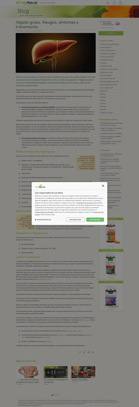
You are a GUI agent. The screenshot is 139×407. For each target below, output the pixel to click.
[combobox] (103, 186)
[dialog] (69, 203)
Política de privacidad (48, 214)
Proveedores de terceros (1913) (86, 203)
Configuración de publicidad (44, 212)
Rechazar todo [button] (75, 219)
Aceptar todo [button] (95, 219)
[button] (43, 220)
